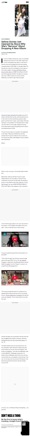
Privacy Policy (3, 427)
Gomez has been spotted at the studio (11, 115)
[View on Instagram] (15, 384)
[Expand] (23, 423)
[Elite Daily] (4, 2)
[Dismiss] (28, 423)
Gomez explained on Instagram (14, 295)
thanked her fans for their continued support (13, 340)
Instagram (9, 351)
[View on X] (15, 156)
